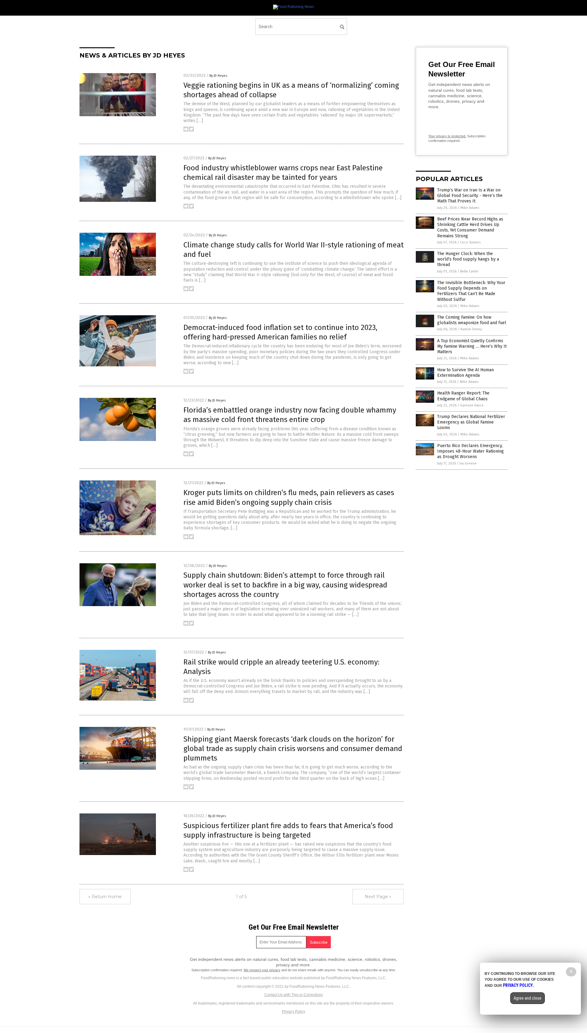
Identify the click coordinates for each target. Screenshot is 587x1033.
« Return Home (105, 896)
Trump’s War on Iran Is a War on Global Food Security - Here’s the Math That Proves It (470, 195)
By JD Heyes (218, 76)
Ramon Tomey (471, 329)
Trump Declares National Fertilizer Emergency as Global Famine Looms (471, 422)
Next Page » (378, 896)
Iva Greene (468, 463)
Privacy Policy (293, 1011)
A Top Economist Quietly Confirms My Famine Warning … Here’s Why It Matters (472, 346)
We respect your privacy (262, 970)
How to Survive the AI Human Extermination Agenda (465, 372)
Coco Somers (470, 242)
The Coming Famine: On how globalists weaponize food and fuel (471, 320)
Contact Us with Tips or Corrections (293, 995)
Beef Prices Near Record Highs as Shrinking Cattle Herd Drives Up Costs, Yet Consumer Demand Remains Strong (470, 228)
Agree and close (527, 998)
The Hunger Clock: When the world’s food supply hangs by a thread (468, 259)
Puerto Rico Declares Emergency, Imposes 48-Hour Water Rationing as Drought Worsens (470, 451)
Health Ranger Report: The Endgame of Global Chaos (463, 396)
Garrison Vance (472, 405)
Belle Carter (469, 271)
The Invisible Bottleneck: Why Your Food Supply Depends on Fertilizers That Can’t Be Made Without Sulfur (471, 291)
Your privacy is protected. (447, 136)
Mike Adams (469, 208)
